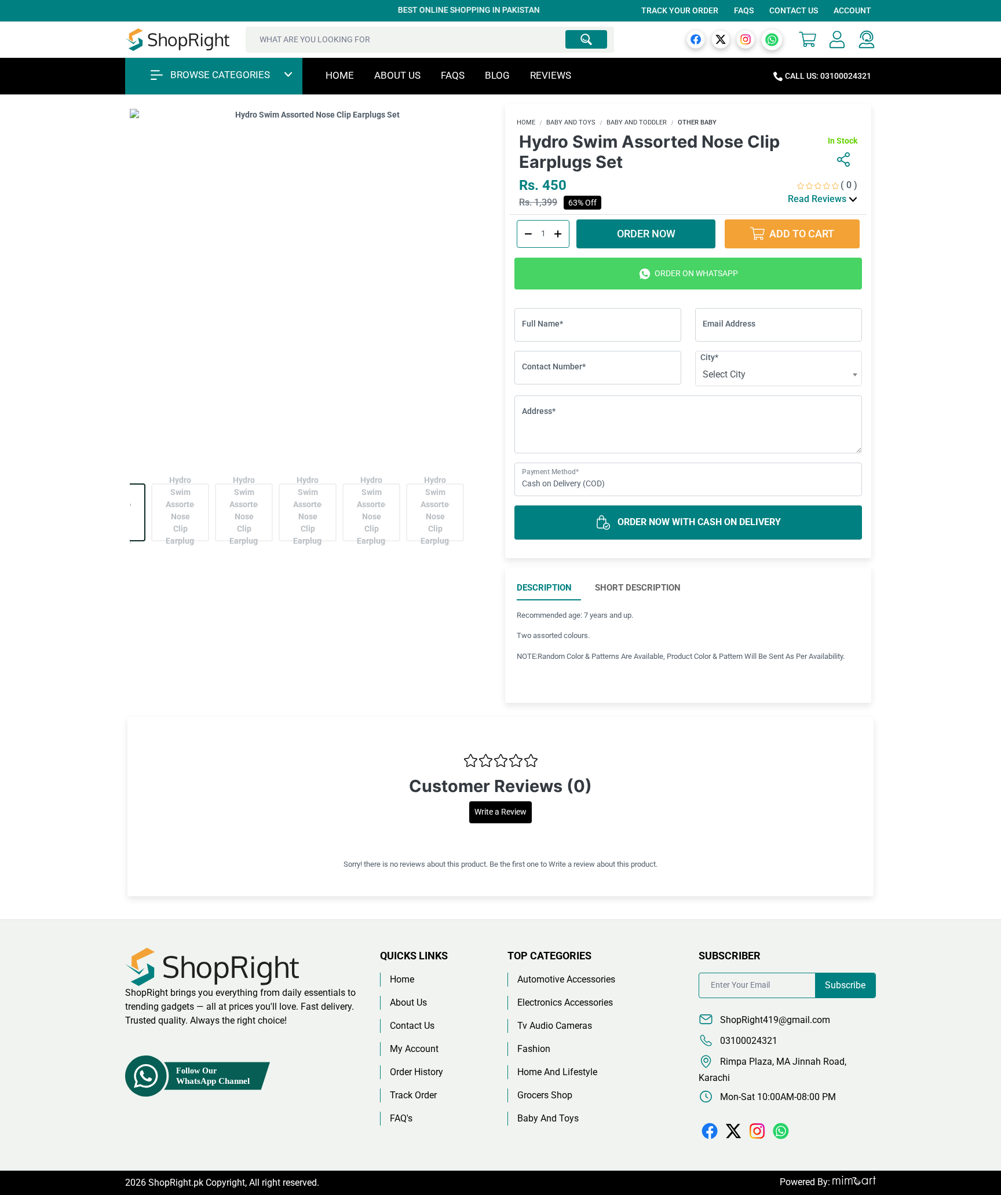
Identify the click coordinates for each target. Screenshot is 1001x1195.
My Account (414, 1048)
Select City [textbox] (724, 374)
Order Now (646, 234)
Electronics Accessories (565, 1002)
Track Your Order (679, 10)
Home (340, 75)
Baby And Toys (571, 122)
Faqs (453, 75)
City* (709, 357)
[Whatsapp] (772, 39)
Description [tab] (544, 587)
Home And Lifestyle (557, 1071)
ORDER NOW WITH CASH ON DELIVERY (698, 521)
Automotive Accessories (566, 979)
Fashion (533, 1048)
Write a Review (500, 812)
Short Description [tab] (638, 587)
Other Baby (697, 122)
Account (852, 10)
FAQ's (401, 1118)
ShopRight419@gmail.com (774, 1019)
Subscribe (845, 985)
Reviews (550, 75)
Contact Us (793, 10)
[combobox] (778, 375)
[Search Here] (586, 39)
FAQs (744, 10)
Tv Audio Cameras (554, 1025)
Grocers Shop (544, 1095)
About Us (397, 75)
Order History (416, 1071)
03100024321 (747, 1040)
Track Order (413, 1095)
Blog (497, 75)
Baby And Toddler (637, 122)
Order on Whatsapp (695, 273)
